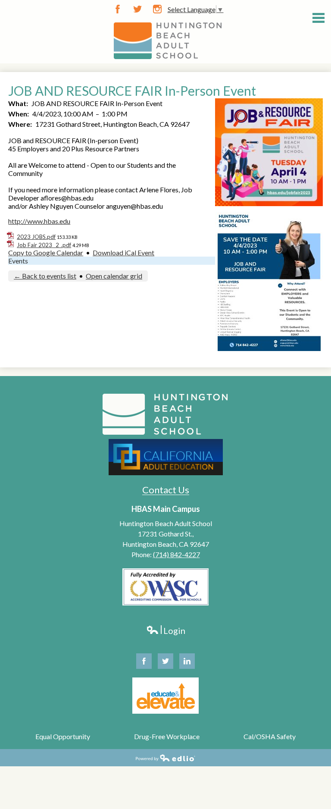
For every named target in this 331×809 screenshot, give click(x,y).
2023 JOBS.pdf (36, 236)
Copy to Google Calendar (45, 252)
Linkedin (187, 661)
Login (165, 630)
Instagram (157, 9)
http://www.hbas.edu (39, 221)
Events (18, 261)
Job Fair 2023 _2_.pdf (44, 244)
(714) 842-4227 (176, 554)
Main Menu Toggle (318, 18)
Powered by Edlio (165, 757)
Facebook (117, 9)
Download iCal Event (123, 252)
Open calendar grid (114, 276)
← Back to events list (45, 276)
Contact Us (165, 489)
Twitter (137, 9)
